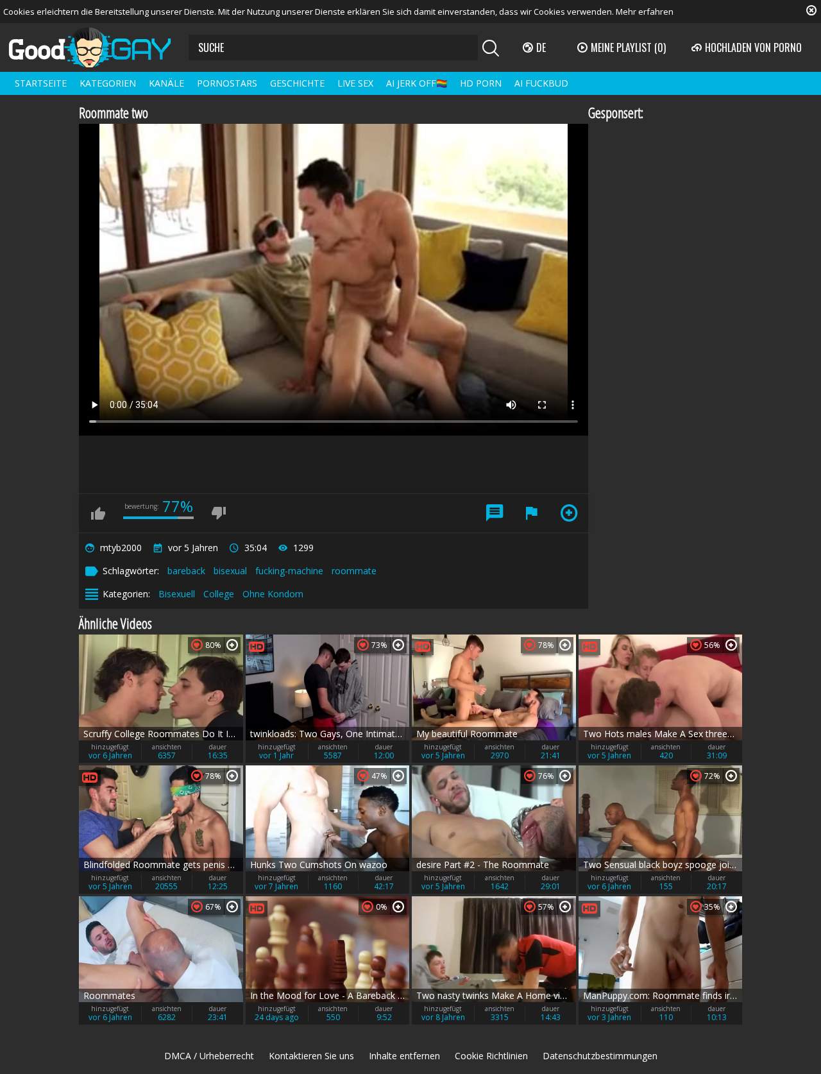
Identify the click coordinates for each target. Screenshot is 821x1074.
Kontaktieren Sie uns (311, 1056)
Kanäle (166, 83)
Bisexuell (176, 594)
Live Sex (355, 83)
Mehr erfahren (644, 11)
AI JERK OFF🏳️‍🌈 (416, 83)
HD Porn (481, 83)
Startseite (41, 83)
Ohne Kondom (272, 594)
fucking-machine (289, 571)
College (218, 594)
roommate (354, 571)
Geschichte (297, 83)
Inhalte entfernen (404, 1056)
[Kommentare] (494, 513)
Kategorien (108, 83)
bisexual (230, 571)
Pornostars (227, 83)
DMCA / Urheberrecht (209, 1056)
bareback (186, 571)
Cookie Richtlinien (491, 1056)
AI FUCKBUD (541, 83)
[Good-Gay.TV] (97, 47)
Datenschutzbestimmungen (600, 1056)
